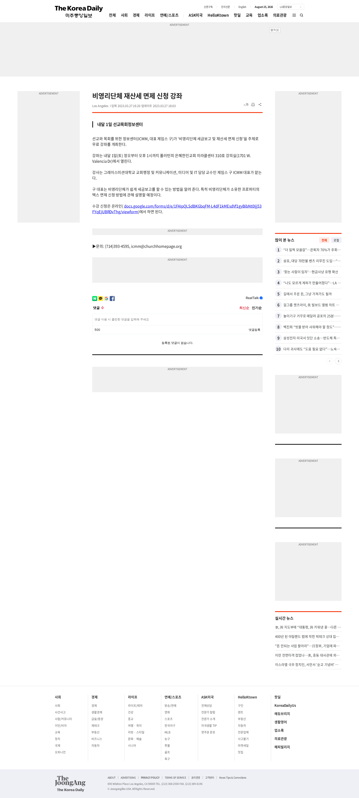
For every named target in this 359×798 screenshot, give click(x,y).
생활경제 (96, 712)
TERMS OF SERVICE (175, 777)
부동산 (95, 732)
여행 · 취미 (135, 725)
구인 (240, 705)
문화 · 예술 (135, 739)
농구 (167, 739)
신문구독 (208, 7)
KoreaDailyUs (285, 705)
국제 (57, 745)
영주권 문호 (208, 732)
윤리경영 (195, 777)
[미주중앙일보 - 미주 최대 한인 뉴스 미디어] (79, 12)
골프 (167, 752)
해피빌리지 (282, 746)
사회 (124, 15)
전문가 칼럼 (208, 712)
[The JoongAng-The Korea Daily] (70, 784)
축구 (167, 759)
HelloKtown (218, 15)
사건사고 (60, 712)
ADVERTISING (128, 777)
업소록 (263, 15)
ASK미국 (196, 15)
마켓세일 (243, 745)
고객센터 (209, 777)
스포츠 (169, 719)
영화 (167, 712)
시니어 (132, 745)
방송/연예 (170, 705)
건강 (130, 712)
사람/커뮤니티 (63, 719)
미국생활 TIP (209, 725)
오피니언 (60, 752)
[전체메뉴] (294, 15)
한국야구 (170, 725)
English (242, 7)
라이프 (150, 15)
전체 (112, 15)
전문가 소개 (208, 719)
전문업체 (243, 732)
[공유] (260, 104)
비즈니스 (96, 739)
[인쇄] (253, 104)
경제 (136, 15)
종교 (130, 719)
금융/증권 (97, 719)
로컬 (336, 240)
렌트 (240, 712)
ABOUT (112, 777)
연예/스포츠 (169, 15)
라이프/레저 (135, 705)
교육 (249, 15)
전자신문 (225, 7)
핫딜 (237, 15)
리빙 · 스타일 (136, 732)
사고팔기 (243, 739)
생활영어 (280, 721)
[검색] (301, 15)
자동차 (95, 745)
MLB (167, 732)
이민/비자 (61, 725)
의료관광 (280, 15)
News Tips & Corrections (232, 777)
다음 (338, 361)
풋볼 (167, 745)
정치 (57, 739)
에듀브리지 (282, 713)
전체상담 (206, 705)
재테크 (95, 725)
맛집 (240, 752)
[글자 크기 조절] (245, 104)
